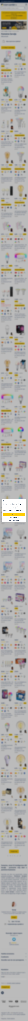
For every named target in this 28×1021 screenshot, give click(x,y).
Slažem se (14, 514)
